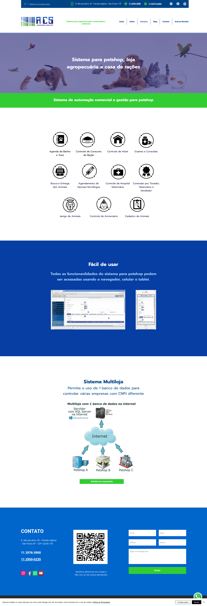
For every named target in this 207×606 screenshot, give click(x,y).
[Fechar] (204, 602)
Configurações (182, 602)
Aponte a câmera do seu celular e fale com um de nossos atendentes (91, 573)
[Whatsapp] (35, 573)
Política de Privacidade (101, 602)
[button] (102, 481)
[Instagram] (23, 573)
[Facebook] (29, 573)
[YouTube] (41, 573)
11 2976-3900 (135, 3)
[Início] (25, 4)
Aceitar (196, 602)
